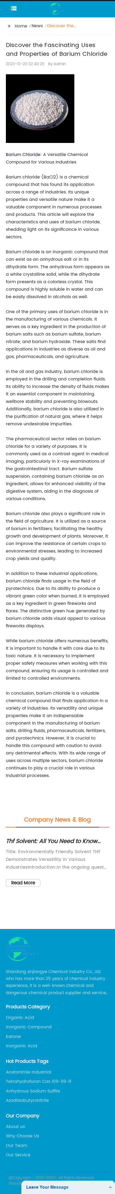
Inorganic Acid (21, 1046)
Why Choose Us (22, 1136)
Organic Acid (20, 1017)
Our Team (16, 1145)
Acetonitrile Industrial (28, 1072)
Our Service (18, 1155)
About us (15, 1126)
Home (21, 26)
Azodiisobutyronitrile (27, 1100)
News (37, 25)
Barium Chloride (23, 154)
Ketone (13, 1036)
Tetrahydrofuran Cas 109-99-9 (38, 1081)
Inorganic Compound (29, 1027)
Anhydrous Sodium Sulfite (33, 1091)
